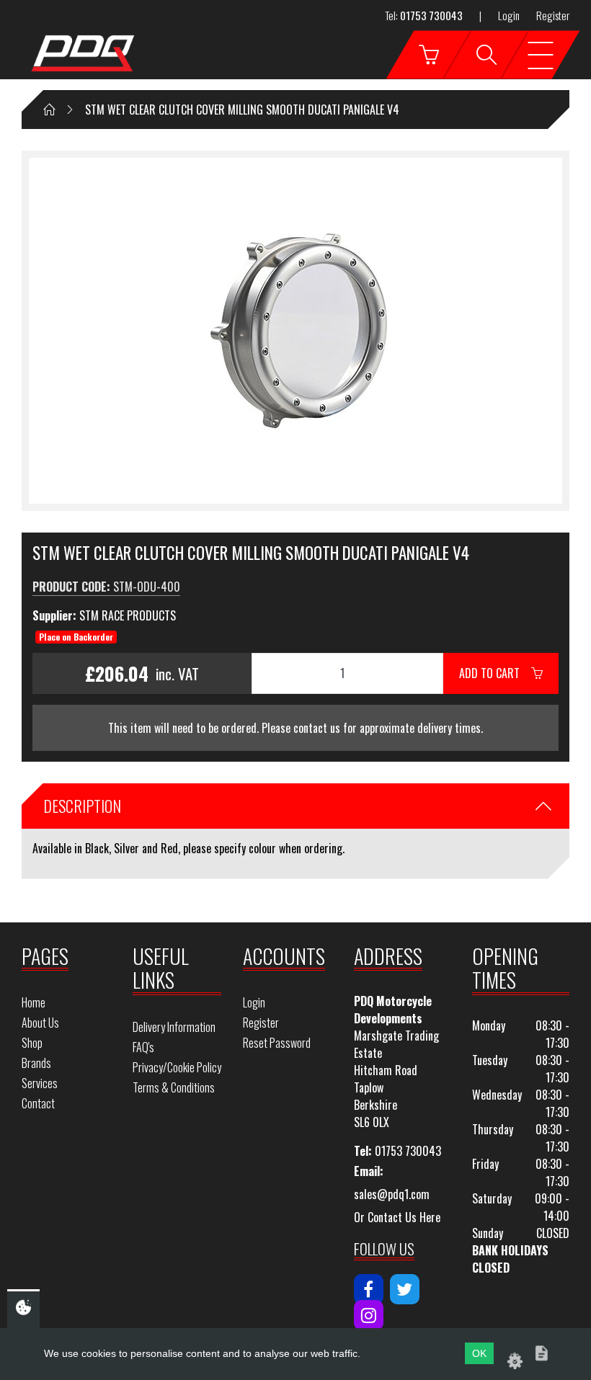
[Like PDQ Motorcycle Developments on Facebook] (368, 1289)
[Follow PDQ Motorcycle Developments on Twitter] (404, 1289)
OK (479, 1353)
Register (552, 15)
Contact (38, 1103)
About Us (40, 1022)
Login (509, 15)
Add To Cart (495, 673)
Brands (36, 1063)
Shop (32, 1042)
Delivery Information (174, 1027)
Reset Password (277, 1042)
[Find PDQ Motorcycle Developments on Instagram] (368, 1315)
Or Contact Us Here (397, 1217)
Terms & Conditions (174, 1087)
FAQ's (143, 1047)
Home (33, 1002)
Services (40, 1083)
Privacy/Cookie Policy (177, 1067)
